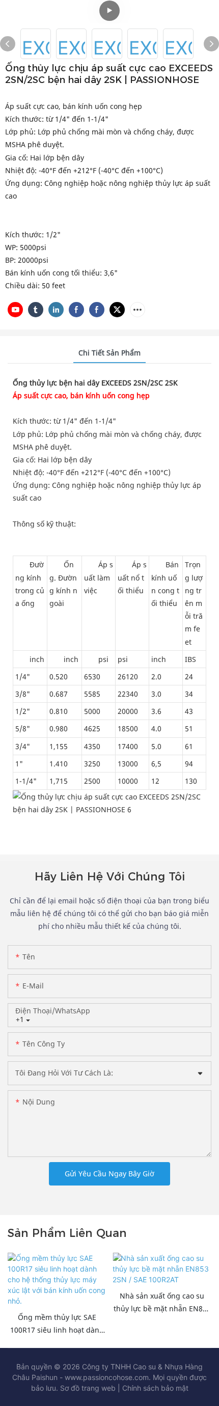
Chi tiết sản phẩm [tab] (109, 352)
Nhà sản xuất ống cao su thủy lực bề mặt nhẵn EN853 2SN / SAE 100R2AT (162, 1303)
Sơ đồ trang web (88, 1388)
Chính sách (140, 1388)
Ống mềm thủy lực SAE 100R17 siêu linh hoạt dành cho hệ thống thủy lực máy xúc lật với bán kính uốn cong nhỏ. (57, 1324)
